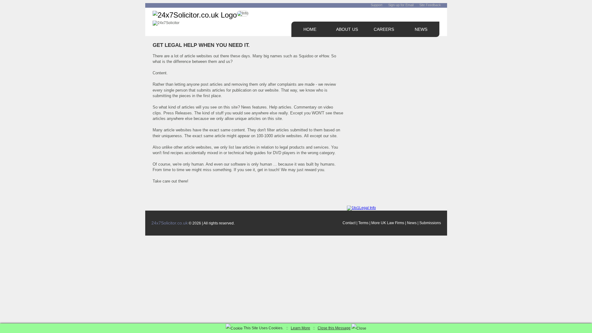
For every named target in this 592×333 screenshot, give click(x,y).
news (421, 29)
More (375, 223)
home (309, 29)
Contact (349, 223)
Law (390, 223)
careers (384, 29)
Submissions (430, 223)
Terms (363, 223)
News (412, 223)
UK (383, 223)
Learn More (300, 328)
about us (347, 29)
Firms (399, 223)
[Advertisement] (393, 79)
